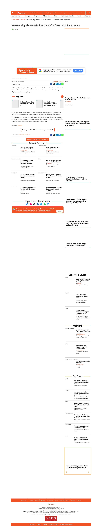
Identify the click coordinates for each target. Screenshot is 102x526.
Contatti (39, 524)
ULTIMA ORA (33, 13)
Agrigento (50, 13)
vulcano (20, 125)
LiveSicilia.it (15, 20)
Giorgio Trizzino (80, 364)
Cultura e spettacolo (63, 16)
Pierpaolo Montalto (81, 334)
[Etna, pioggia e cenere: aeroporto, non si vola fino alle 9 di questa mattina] (47, 104)
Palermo (40, 13)
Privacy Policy (32, 524)
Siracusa (77, 13)
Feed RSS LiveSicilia (53, 524)
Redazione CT (49, 163)
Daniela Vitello (24, 150)
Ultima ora (42, 16)
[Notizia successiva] (62, 96)
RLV (22, 192)
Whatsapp (23, 16)
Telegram (32, 16)
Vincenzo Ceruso (80, 350)
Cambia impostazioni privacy (66, 524)
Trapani (82, 13)
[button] (66, 472)
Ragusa (72, 13)
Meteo (51, 16)
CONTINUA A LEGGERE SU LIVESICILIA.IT (37, 139)
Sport (75, 16)
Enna (63, 13)
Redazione (21, 81)
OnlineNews (68, 101)
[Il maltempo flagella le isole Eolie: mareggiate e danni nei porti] (23, 104)
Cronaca (23, 20)
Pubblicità (45, 524)
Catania (45, 13)
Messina (67, 13)
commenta (39, 130)
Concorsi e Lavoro (86, 16)
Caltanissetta (57, 13)
